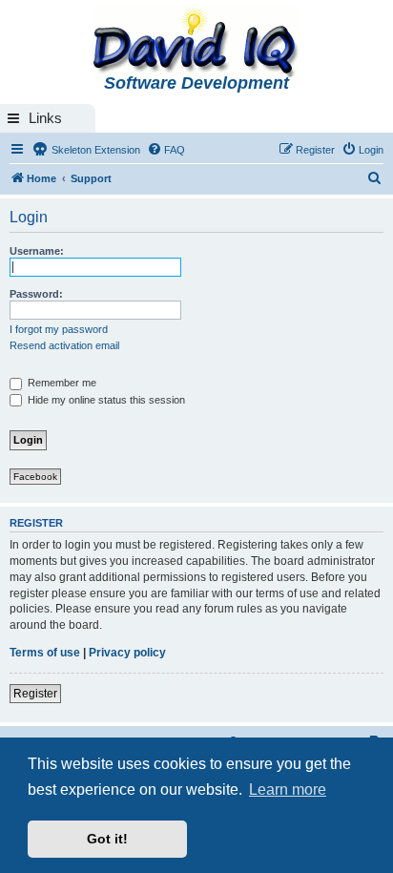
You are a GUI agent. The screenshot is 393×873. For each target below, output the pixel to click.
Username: (37, 251)
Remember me (60, 382)
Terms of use (45, 652)
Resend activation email (64, 345)
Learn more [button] (287, 789)
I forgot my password (59, 329)
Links (45, 118)
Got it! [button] (107, 838)
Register (35, 693)
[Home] (196, 44)
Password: (36, 294)
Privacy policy (127, 652)
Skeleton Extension (94, 150)
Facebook (35, 476)
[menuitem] (166, 149)
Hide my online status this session (105, 399)
